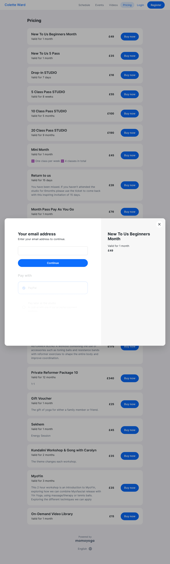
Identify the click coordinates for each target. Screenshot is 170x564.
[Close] (159, 224)
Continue (53, 263)
